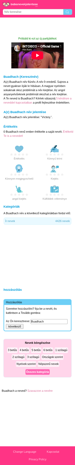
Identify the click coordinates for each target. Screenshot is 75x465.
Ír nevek (37, 221)
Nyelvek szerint (26, 363)
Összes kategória (37, 371)
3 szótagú (33, 357)
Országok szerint (52, 357)
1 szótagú (61, 350)
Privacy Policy (37, 459)
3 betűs (12, 350)
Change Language (24, 451)
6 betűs (47, 350)
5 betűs (36, 350)
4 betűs (24, 350)
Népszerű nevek (48, 363)
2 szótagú (18, 357)
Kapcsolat (53, 451)
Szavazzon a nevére (40, 390)
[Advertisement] (37, 27)
